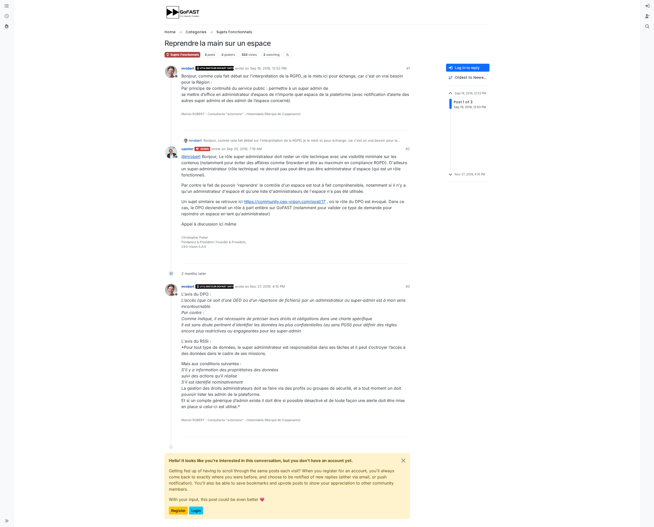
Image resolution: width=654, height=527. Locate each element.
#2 (408, 149)
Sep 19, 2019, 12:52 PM (268, 68)
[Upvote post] (387, 124)
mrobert (187, 68)
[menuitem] (647, 6)
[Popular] (6, 27)
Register (178, 510)
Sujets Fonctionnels (184, 55)
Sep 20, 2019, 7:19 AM (244, 149)
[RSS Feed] (287, 55)
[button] (6, 521)
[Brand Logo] (183, 12)
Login (196, 510)
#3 (408, 286)
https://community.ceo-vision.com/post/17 (284, 201)
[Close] (403, 460)
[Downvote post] (405, 124)
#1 (408, 68)
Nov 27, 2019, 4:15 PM (267, 286)
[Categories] (6, 6)
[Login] (647, 6)
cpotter (187, 149)
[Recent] (6, 16)
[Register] (647, 16)
